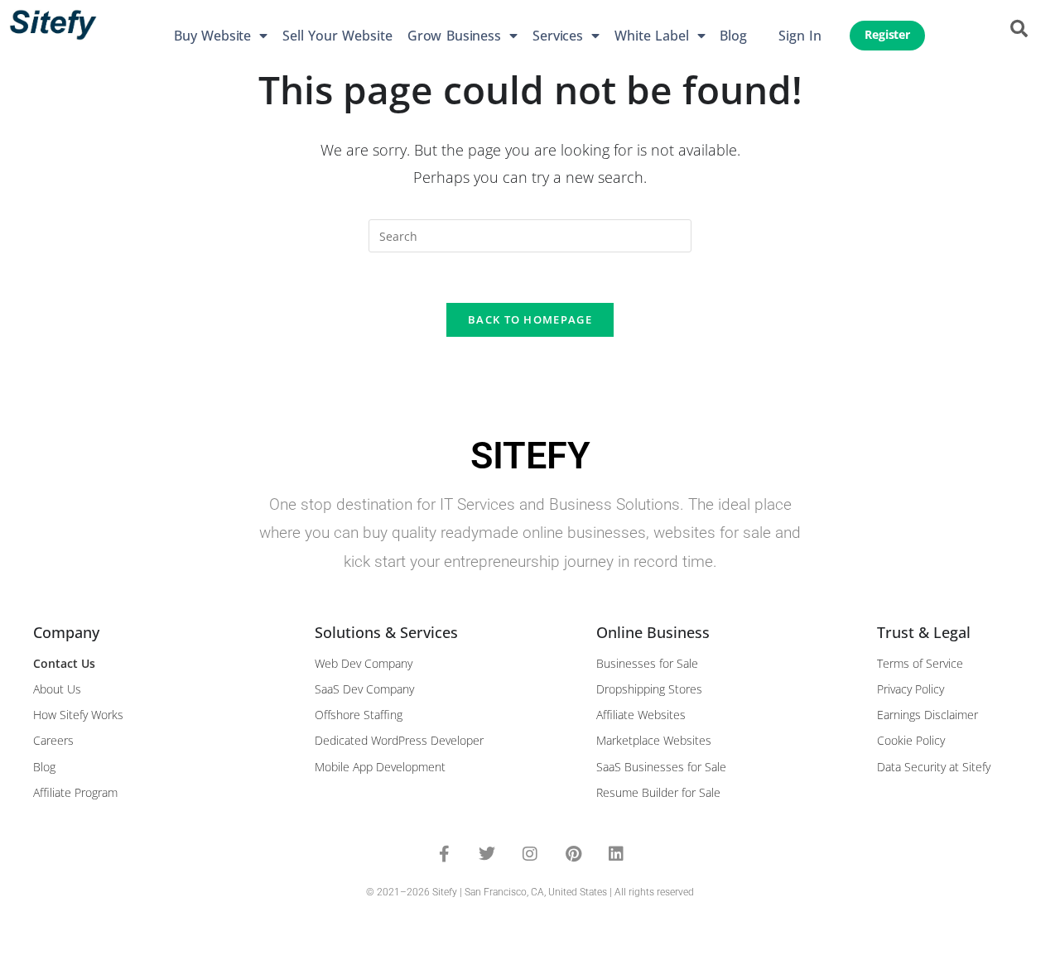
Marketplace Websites (653, 740)
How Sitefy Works (78, 714)
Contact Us (64, 663)
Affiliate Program (75, 792)
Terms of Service (920, 663)
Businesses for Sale (647, 663)
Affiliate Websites (641, 714)
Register (887, 34)
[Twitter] (487, 854)
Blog (733, 35)
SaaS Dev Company (364, 689)
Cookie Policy (911, 740)
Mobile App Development (380, 767)
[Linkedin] (616, 854)
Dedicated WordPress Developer (399, 740)
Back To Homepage (530, 319)
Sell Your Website (337, 35)
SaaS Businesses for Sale (661, 767)
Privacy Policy (910, 689)
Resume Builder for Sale (658, 792)
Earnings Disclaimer (927, 714)
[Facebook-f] (444, 854)
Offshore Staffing (358, 714)
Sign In (800, 35)
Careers (53, 740)
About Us (57, 689)
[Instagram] (530, 854)
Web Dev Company (363, 663)
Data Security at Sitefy (933, 767)
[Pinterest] (573, 854)
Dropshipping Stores (649, 689)
